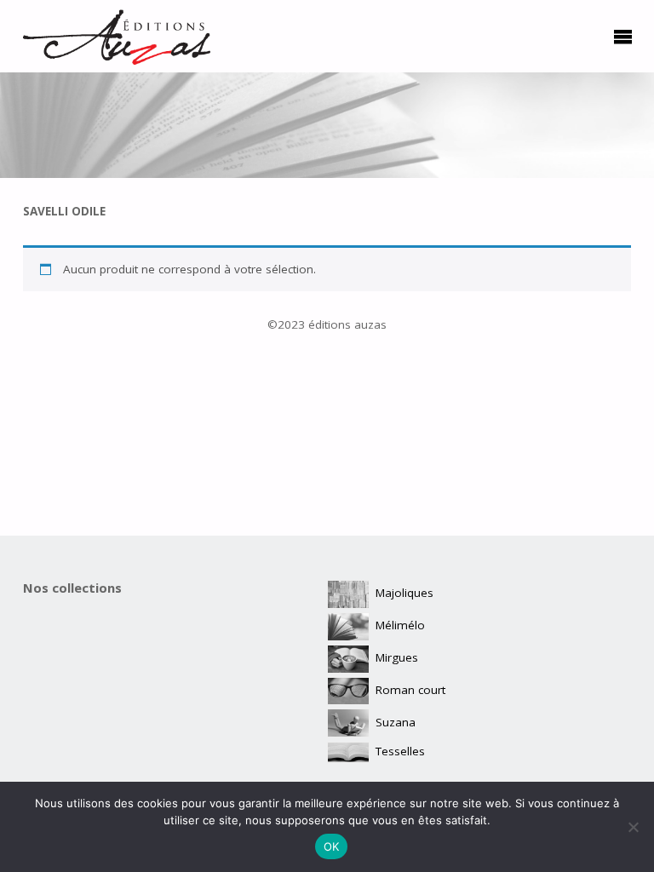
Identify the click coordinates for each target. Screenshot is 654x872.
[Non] (632, 826)
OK (332, 846)
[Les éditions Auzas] (116, 35)
